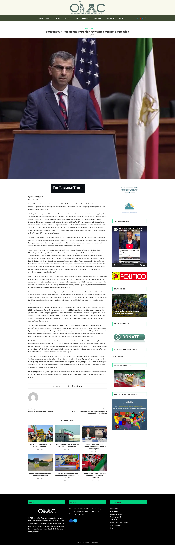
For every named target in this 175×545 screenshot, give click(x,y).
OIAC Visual (110, 18)
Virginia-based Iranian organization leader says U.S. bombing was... (95, 446)
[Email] (142, 18)
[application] (129, 246)
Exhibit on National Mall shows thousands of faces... (40, 475)
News (58, 18)
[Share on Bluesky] (79, 386)
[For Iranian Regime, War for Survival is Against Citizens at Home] (40, 433)
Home (41, 18)
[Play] (115, 265)
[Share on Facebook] (70, 386)
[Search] (146, 18)
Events (66, 18)
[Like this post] (68, 386)
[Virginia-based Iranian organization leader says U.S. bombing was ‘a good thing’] (94, 433)
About (48, 18)
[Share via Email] (81, 386)
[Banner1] (129, 414)
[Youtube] (140, 18)
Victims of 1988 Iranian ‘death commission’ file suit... (129, 312)
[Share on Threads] (77, 386)
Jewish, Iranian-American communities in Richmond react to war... (67, 476)
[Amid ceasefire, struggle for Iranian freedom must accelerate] (94, 462)
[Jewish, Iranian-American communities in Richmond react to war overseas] (67, 462)
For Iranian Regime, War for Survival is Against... (40, 445)
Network (85, 18)
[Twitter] (138, 18)
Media (76, 18)
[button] (114, 305)
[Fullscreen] (144, 265)
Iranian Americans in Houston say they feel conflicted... (67, 445)
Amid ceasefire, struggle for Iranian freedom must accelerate (95, 476)
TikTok (121, 18)
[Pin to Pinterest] (75, 386)
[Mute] (141, 265)
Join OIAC (97, 18)
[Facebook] (135, 18)
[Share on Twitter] (73, 386)
